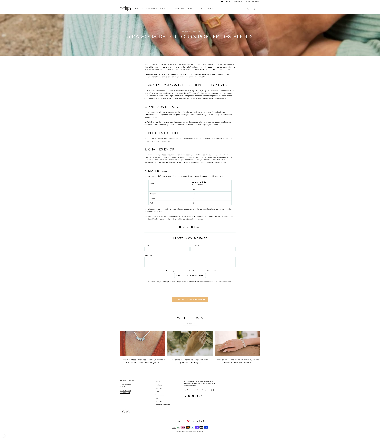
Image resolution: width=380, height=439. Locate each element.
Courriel (195, 245)
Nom (146, 245)
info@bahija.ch (125, 392)
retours (157, 382)
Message (149, 255)
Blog (157, 391)
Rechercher (159, 388)
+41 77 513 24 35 (125, 390)
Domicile (138, 8)
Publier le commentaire (189, 275)
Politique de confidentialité (184, 282)
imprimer (158, 401)
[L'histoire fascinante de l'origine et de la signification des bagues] (190, 343)
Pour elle (151, 8)
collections (205, 8)
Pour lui (164, 8)
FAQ (157, 398)
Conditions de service (205, 282)
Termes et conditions (162, 405)
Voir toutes (190, 324)
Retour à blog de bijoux (191, 299)
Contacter (159, 385)
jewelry (182, 31)
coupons (191, 8)
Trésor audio (159, 395)
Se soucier (179, 8)
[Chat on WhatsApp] (3, 435)
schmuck (187, 31)
